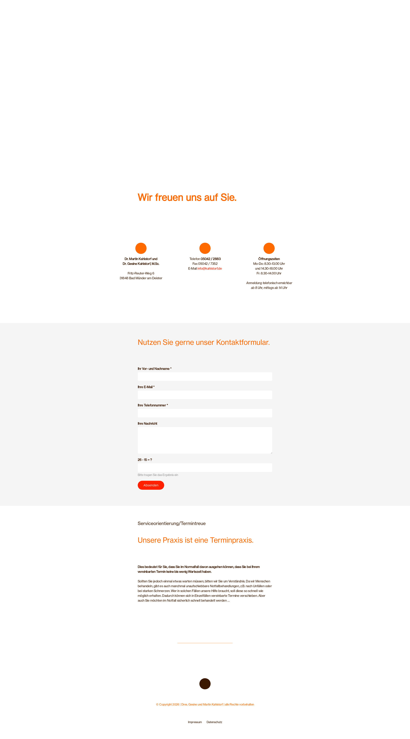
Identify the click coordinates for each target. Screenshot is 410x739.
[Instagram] (205, 683)
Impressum (195, 722)
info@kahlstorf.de (209, 268)
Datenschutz (214, 722)
